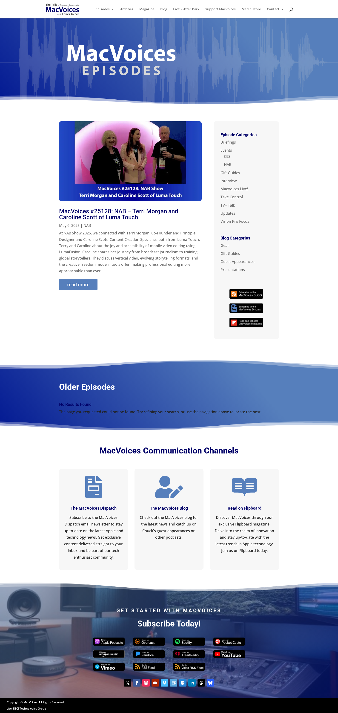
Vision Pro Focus (235, 221)
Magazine (146, 9)
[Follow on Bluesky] (210, 683)
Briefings (228, 142)
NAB (87, 225)
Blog (163, 9)
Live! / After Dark (186, 9)
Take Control (232, 196)
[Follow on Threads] (201, 683)
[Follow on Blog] (173, 683)
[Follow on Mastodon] (182, 683)
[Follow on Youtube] (155, 683)
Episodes (103, 9)
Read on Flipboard (244, 508)
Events (226, 150)
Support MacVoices (220, 9)
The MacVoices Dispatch (94, 508)
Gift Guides (230, 172)
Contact (273, 9)
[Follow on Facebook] (136, 683)
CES (227, 156)
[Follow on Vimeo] (164, 683)
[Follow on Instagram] (146, 683)
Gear (225, 245)
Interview (229, 180)
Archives (126, 9)
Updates (228, 213)
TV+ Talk (228, 205)
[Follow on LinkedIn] (192, 683)
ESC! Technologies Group (29, 708)
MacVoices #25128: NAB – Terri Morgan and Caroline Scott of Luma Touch (118, 214)
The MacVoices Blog (169, 508)
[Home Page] (62, 8)
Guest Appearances (238, 261)
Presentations (233, 269)
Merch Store (251, 9)
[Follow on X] (127, 683)
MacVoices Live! (234, 188)
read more (78, 284)
